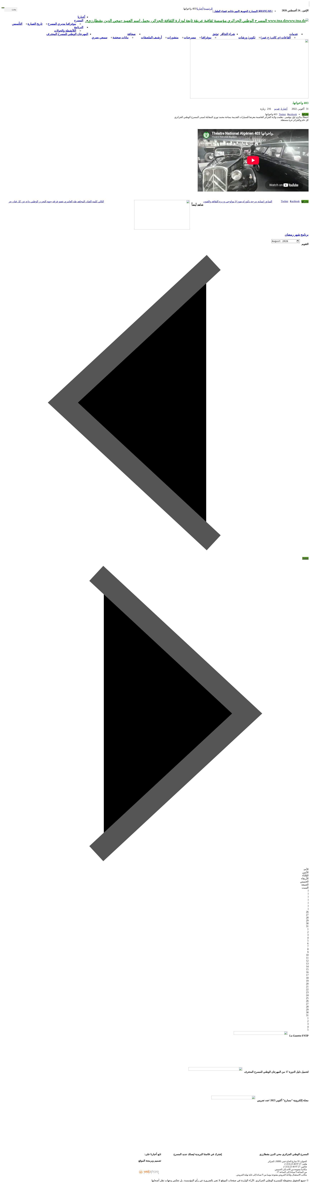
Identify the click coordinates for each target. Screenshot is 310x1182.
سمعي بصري (99, 37)
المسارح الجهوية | (248, 11)
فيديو (277, 109)
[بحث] (2, 7)
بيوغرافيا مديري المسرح (62, 23)
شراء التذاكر (227, 34)
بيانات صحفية (120, 37)
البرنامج (78, 27)
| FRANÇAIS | (265, 11)
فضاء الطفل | (220, 11)
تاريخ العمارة (35, 23)
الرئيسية (208, 8)
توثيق (215, 34)
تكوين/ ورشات (246, 37)
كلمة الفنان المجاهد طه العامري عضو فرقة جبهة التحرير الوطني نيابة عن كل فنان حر (56, 201)
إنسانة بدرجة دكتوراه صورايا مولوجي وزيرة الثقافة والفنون (237, 201)
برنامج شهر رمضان (297, 234)
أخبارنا (81, 16)
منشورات (173, 37)
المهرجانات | (233, 11)
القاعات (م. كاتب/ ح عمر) (276, 37)
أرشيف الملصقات (151, 37)
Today (305, 558)
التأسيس (17, 23)
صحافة (131, 34)
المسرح (78, 20)
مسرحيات (190, 37)
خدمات (293, 34)
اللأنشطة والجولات (65, 30)
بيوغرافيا (206, 37)
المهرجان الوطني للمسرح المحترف (67, 34)
